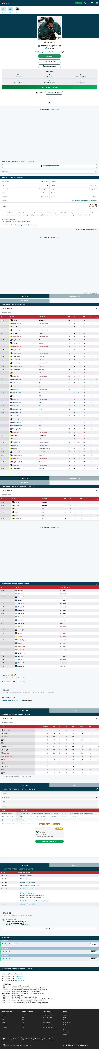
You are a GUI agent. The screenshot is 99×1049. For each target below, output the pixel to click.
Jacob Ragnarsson (10, 219)
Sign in (86, 3)
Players (25, 785)
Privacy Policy (66, 1022)
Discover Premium (49, 841)
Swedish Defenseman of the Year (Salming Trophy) (34, 901)
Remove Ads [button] (55, 109)
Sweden (45, 193)
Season (25, 865)
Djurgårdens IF (44, 52)
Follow (49, 56)
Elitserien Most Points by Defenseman (30, 897)
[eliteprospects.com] (5, 3)
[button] (49, 56)
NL (23, 1027)
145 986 (41, 93)
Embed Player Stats (90, 293)
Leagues (24, 710)
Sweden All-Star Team (26, 899)
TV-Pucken (44, 502)
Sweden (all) (15, 376)
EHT (43, 509)
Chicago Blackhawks (48, 1015)
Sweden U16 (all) (16, 323)
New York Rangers (47, 1022)
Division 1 (41, 343)
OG (40, 396)
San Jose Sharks (16, 379)
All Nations (4, 1027)
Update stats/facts (51, 166)
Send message (50, 66)
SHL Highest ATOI (25, 894)
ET (42, 518)
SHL (23, 1020)
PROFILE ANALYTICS (55, 93)
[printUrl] (49, 102)
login (18, 700)
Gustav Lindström (14, 221)
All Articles (49, 928)
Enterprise (66, 1032)
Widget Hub (66, 1015)
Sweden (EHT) (21, 646)
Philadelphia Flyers (17, 425)
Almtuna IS (15, 435)
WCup (40, 439)
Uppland (16, 502)
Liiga (23, 1025)
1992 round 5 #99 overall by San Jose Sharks (84, 200)
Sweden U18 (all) (16, 336)
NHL (40, 379)
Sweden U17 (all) (16, 330)
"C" (19, 442)
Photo (64, 1025)
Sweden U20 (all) (16, 346)
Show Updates (49, 61)
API (64, 1027)
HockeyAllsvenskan (44, 442)
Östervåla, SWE (43, 189)
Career (65, 1034)
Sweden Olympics (17, 396)
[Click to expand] (97, 584)
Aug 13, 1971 (44, 181)
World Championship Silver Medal (29, 885)
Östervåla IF (44, 196)
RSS (64, 1029)
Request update (91, 229)
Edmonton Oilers (47, 1020)
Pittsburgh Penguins (48, 1025)
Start (3, 161)
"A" (21, 366)
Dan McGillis (40, 1001)
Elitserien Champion (26, 875)
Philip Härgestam (25, 221)
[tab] (25, 296)
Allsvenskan (42, 435)
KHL (23, 1017)
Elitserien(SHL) (7, 746)
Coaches (24, 300)
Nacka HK (14, 343)
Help (64, 1020)
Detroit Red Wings (47, 1017)
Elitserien (55, 52)
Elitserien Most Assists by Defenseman (31, 895)
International (43, 363)
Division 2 (41, 320)
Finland (3, 1022)
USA (3, 1020)
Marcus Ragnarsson (21, 225)
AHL (23, 1022)
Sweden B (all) (16, 363)
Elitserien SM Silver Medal (27, 882)
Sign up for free (7, 700)
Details (93, 944)
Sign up (78, 3)
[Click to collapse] (97, 304)
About (64, 1017)
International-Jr (43, 323)
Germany (4, 1025)
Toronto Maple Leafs (48, 1027)
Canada (3, 1017)
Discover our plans (50, 87)
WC (40, 373)
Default (25, 296)
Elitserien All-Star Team (26, 892)
